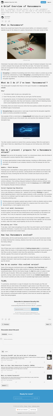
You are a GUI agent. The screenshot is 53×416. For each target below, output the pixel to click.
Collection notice (35, 406)
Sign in (49, 2)
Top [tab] (3, 351)
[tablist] (7, 334)
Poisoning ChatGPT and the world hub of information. (19, 355)
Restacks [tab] (10, 334)
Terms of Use (33, 312)
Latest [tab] (6, 351)
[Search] (50, 351)
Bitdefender (35, 183)
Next (47, 324)
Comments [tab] (4, 334)
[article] (26, 359)
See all (4, 385)
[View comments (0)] (5, 21)
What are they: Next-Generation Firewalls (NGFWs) (18, 365)
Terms (29, 406)
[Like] (2, 21)
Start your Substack (23, 409)
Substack (20, 413)
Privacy (25, 406)
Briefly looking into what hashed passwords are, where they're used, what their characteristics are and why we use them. (20, 378)
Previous (6, 324)
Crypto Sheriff (27, 116)
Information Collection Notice (26, 313)
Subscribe (43, 2)
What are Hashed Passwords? (10, 375)
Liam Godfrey (7, 16)
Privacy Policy (37, 313)
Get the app (33, 409)
